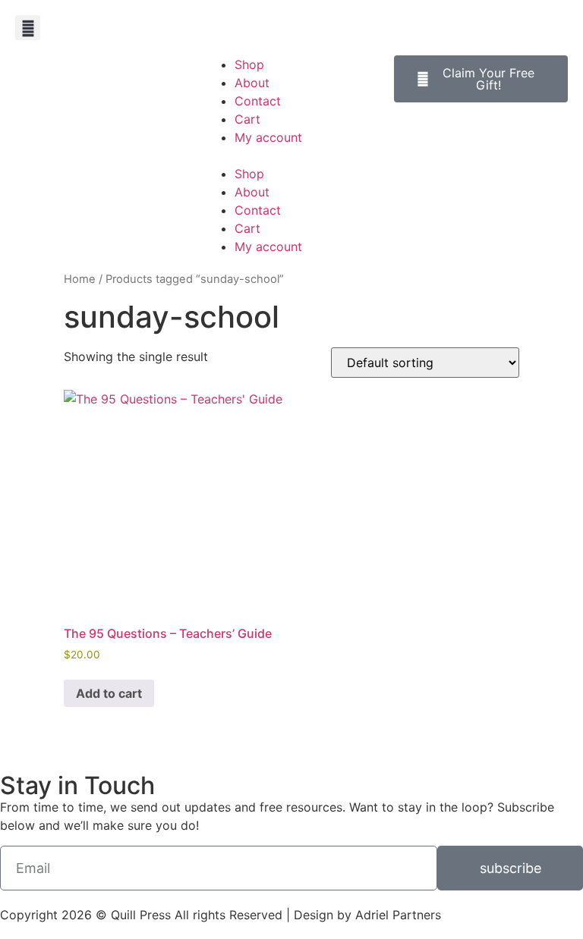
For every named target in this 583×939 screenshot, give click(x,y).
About (252, 82)
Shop (249, 64)
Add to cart (109, 693)
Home (80, 279)
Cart (247, 119)
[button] (27, 27)
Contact (258, 100)
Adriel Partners (398, 914)
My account (268, 137)
